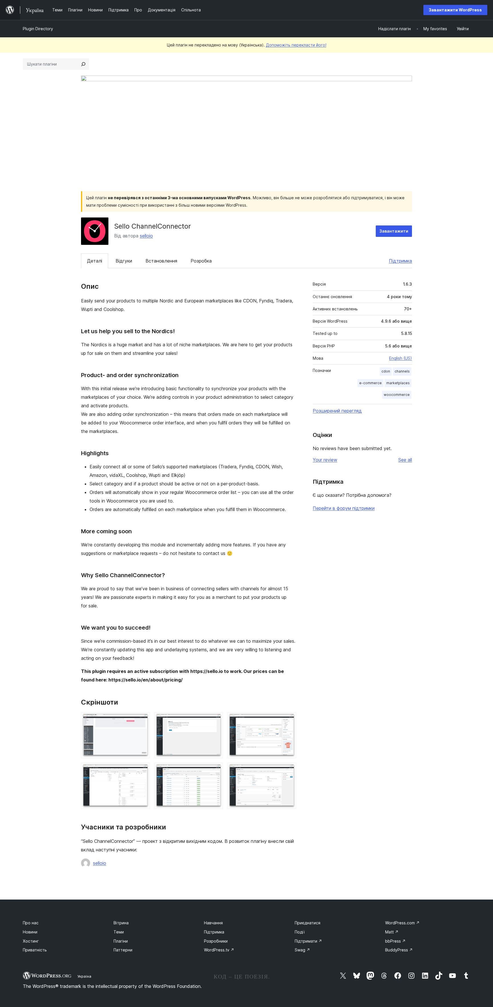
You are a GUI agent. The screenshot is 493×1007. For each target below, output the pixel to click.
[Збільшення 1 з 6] (142, 720)
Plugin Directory (38, 28)
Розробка (201, 261)
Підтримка (400, 261)
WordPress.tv (219, 949)
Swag (302, 949)
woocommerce (397, 394)
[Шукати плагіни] (83, 64)
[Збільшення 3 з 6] (288, 720)
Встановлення (161, 261)
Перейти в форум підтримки (344, 508)
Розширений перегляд (337, 411)
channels (402, 371)
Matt (392, 931)
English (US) (400, 358)
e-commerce (370, 383)
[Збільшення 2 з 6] (215, 720)
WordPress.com (402, 922)
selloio (146, 236)
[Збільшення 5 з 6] (215, 770)
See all (405, 460)
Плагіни (121, 941)
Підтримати (308, 941)
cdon (385, 371)
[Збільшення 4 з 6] (142, 770)
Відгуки (124, 261)
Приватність (35, 949)
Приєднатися (307, 922)
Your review (325, 460)
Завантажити (393, 231)
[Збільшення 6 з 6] (288, 770)
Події (300, 931)
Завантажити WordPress (455, 9)
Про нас (31, 922)
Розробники (216, 941)
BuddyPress (399, 949)
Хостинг (31, 941)
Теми (119, 931)
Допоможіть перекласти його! (296, 44)
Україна (84, 976)
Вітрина (121, 922)
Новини (30, 931)
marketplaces (398, 383)
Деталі (94, 261)
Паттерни (123, 949)
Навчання (213, 922)
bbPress (395, 941)
